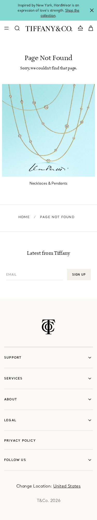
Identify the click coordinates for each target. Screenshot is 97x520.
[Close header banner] (92, 10)
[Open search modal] (17, 28)
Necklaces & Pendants (48, 183)
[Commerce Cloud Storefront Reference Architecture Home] (48, 326)
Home (24, 217)
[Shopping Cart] (91, 27)
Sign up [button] (79, 274)
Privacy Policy (20, 440)
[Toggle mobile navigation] (6, 28)
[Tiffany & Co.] (48, 28)
